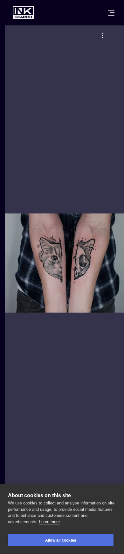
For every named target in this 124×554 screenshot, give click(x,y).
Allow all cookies (60, 540)
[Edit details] (102, 35)
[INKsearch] (23, 12)
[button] (102, 35)
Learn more (49, 521)
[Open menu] (111, 12)
